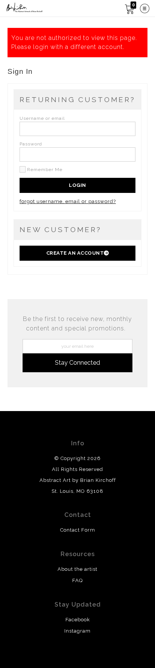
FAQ (77, 580)
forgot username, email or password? (68, 201)
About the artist (77, 569)
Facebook (77, 619)
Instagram (77, 631)
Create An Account (75, 253)
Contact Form (77, 530)
